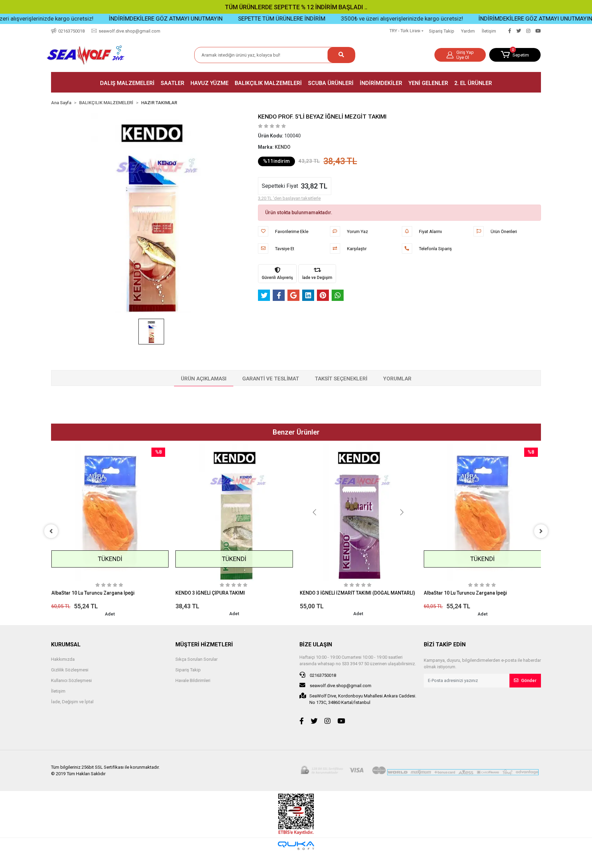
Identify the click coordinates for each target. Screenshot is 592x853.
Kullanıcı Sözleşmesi (71, 680)
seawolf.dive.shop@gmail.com (340, 685)
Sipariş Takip (441, 31)
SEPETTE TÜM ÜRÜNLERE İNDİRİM (250, 18)
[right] (541, 531)
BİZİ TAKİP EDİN (445, 644)
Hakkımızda (63, 659)
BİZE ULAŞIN (315, 644)
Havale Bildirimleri (192, 680)
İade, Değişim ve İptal (72, 701)
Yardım (468, 31)
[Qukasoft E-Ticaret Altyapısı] (296, 845)
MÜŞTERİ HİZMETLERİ (204, 644)
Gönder (528, 680)
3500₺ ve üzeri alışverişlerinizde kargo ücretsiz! (371, 18)
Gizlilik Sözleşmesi (69, 669)
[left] (51, 531)
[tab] (203, 379)
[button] (515, 55)
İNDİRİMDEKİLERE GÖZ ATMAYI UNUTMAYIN (135, 18)
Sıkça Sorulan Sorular (196, 659)
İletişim (489, 31)
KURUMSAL (66, 644)
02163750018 (322, 675)
